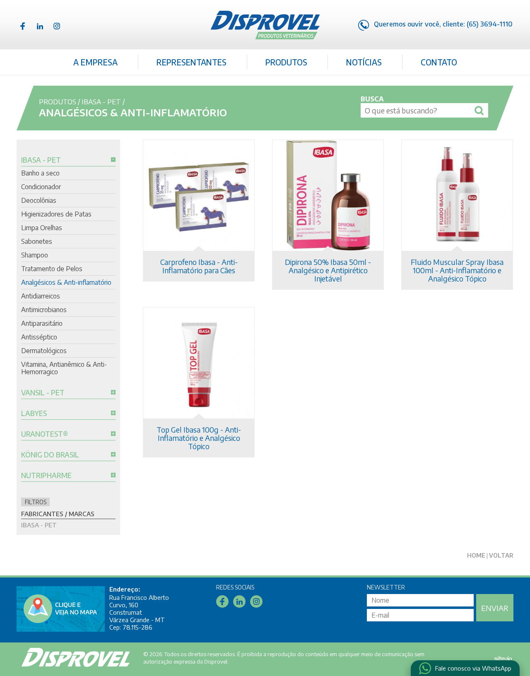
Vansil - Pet (43, 393)
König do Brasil (50, 455)
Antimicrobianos (44, 310)
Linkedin (40, 26)
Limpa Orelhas (41, 228)
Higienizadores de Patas (56, 214)
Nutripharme (46, 476)
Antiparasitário (42, 323)
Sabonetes (36, 241)
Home (476, 555)
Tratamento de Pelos (51, 269)
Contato (439, 62)
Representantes (191, 62)
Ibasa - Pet (101, 101)
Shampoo (34, 255)
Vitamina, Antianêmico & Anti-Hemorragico (64, 368)
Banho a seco (40, 173)
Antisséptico (39, 337)
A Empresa (95, 62)
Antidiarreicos (40, 296)
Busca (372, 99)
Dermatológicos (44, 350)
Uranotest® (44, 434)
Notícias (364, 62)
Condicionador (41, 187)
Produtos (286, 62)
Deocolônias (38, 200)
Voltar (501, 555)
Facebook (23, 26)
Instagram (57, 26)
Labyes (34, 413)
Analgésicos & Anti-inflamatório (66, 282)
